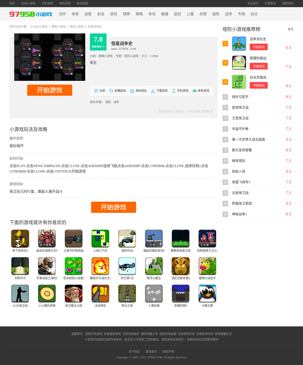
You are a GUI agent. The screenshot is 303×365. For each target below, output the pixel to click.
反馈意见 (270, 3)
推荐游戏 (288, 3)
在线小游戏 (28, 3)
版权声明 (168, 351)
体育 (75, 14)
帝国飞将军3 (241, 182)
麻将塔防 (238, 161)
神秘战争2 (239, 214)
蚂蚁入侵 (238, 171)
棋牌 (126, 14)
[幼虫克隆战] (239, 82)
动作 (62, 14)
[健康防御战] (239, 63)
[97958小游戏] (31, 14)
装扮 (177, 14)
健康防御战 (258, 58)
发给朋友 (141, 90)
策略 (139, 14)
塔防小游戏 (77, 26)
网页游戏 (82, 3)
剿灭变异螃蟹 (242, 150)
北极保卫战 (240, 193)
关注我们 (252, 3)
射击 (100, 14)
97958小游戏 (39, 26)
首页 (12, 3)
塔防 (108, 102)
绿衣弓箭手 (240, 97)
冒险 (113, 14)
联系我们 (151, 351)
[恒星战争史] (49, 35)
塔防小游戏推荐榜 (241, 29)
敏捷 (164, 14)
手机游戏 (47, 3)
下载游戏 (162, 90)
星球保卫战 (240, 107)
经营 (203, 14)
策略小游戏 (58, 26)
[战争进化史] (239, 43)
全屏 (102, 90)
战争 (228, 14)
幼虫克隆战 (258, 77)
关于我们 (134, 351)
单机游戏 (65, 3)
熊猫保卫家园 (242, 203)
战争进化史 (258, 39)
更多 (291, 29)
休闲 (152, 14)
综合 (254, 14)
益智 (88, 14)
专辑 (241, 14)
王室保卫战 (240, 118)
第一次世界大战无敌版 (248, 139)
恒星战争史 (95, 26)
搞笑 (215, 14)
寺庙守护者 (240, 129)
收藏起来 (120, 90)
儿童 (190, 14)
